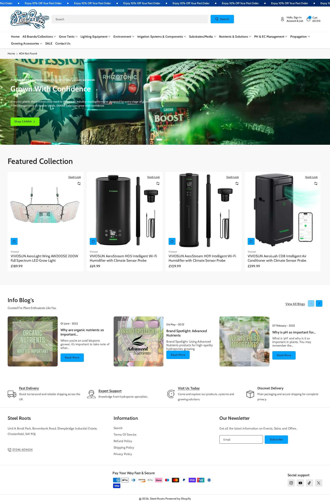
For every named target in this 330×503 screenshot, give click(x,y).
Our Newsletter (234, 418)
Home (11, 53)
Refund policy (123, 441)
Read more (72, 357)
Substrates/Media (201, 36)
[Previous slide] (146, 139)
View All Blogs (295, 304)
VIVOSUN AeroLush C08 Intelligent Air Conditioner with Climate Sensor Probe (277, 258)
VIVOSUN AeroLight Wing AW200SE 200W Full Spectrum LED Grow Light (44, 258)
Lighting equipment (94, 36)
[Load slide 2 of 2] (166, 140)
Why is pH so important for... (294, 332)
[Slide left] (311, 303)
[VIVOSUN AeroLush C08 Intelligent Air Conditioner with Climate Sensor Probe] (282, 210)
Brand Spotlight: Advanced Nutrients (186, 333)
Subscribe (276, 439)
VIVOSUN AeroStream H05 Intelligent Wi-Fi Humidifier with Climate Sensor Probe (123, 258)
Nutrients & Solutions (233, 36)
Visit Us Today (189, 388)
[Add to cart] (14, 241)
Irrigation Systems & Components (160, 36)
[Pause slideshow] (183, 139)
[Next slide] (177, 139)
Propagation (298, 36)
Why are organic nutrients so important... (82, 332)
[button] (313, 19)
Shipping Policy (124, 447)
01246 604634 (22, 449)
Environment (122, 36)
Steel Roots (19, 418)
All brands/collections (38, 36)
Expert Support (110, 391)
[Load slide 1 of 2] (159, 140)
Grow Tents (66, 36)
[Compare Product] (79, 183)
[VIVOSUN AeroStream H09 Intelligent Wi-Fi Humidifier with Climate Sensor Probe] (203, 210)
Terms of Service (125, 434)
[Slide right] (319, 303)
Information (126, 418)
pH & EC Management (269, 36)
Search (224, 19)
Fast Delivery (29, 388)
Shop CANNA (23, 121)
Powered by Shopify (178, 498)
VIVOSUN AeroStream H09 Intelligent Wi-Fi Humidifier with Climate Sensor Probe (202, 258)
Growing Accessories (25, 43)
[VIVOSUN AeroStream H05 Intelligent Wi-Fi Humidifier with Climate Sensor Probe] (125, 210)
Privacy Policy (123, 454)
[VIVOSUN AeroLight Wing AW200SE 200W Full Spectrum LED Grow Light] (45, 210)
